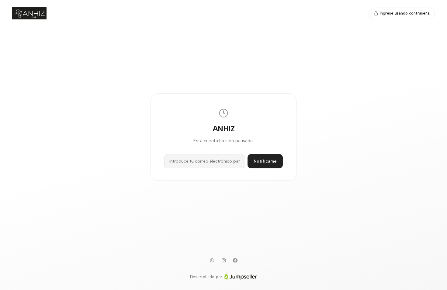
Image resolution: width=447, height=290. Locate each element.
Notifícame (265, 161)
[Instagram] (223, 260)
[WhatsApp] (211, 260)
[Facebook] (235, 260)
